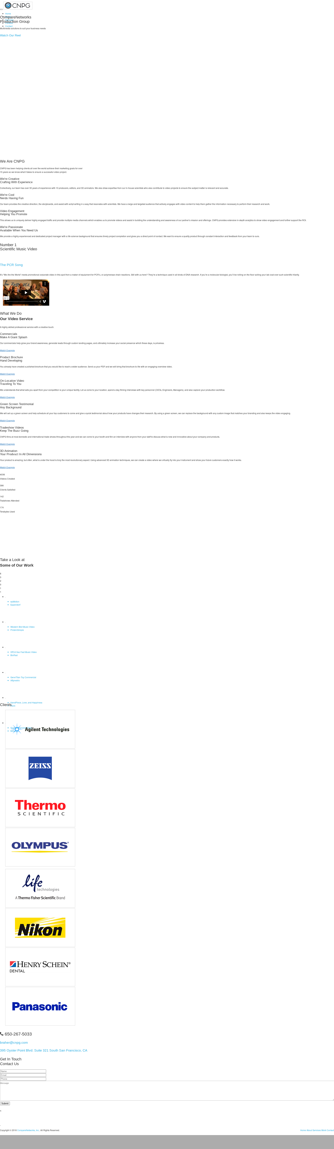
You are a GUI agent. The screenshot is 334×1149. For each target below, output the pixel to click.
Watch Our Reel (10, 35)
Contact (9, 26)
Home (8, 13)
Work (323, 1130)
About (309, 1130)
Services (317, 1130)
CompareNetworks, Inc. (28, 1130)
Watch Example (7, 350)
